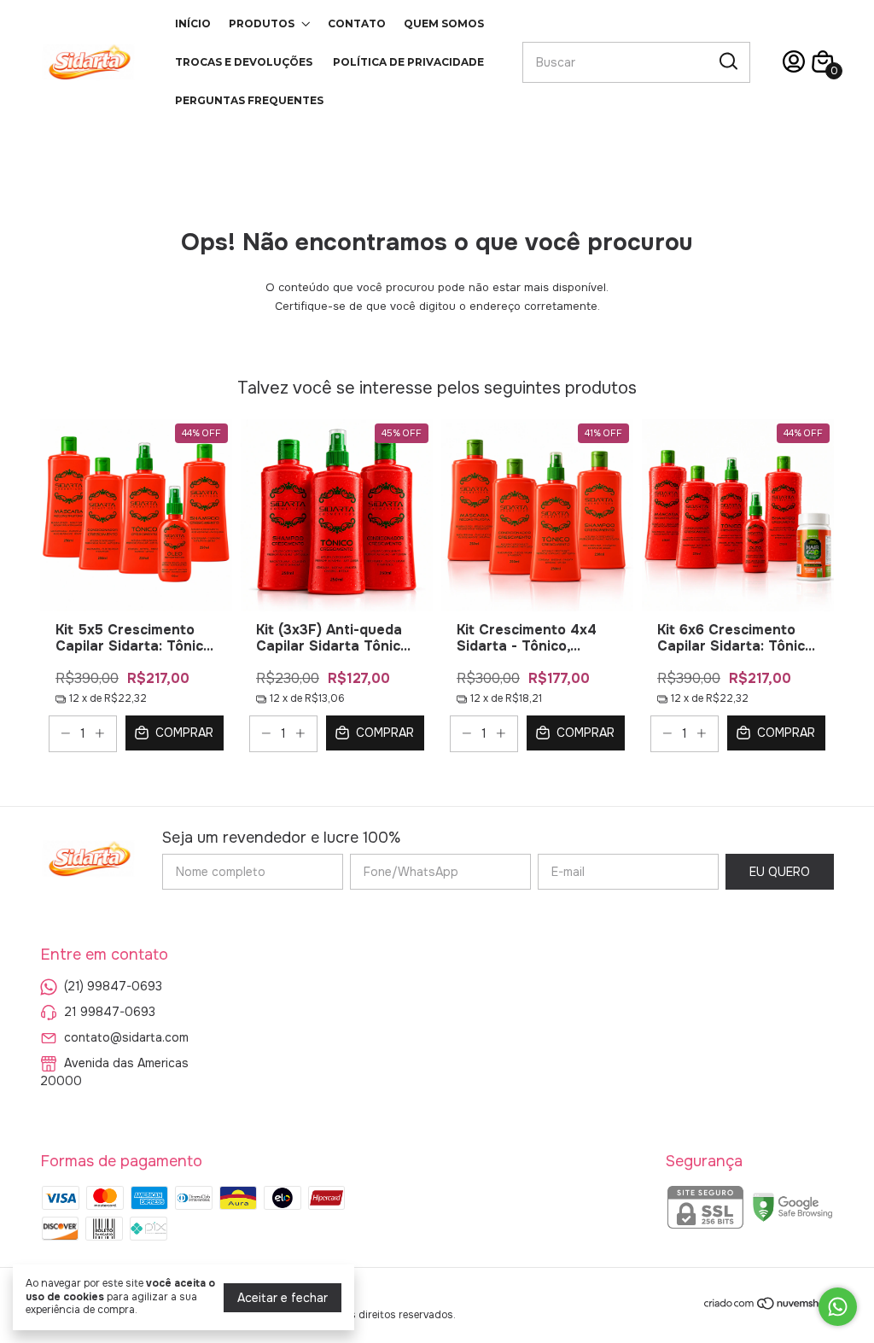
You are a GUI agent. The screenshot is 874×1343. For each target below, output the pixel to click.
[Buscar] (727, 61)
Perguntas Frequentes (249, 100)
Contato (357, 23)
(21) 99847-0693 (113, 986)
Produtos (261, 23)
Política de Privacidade (408, 61)
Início (193, 23)
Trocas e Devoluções (243, 61)
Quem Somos (444, 23)
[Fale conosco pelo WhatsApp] (838, 1307)
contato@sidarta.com (126, 1037)
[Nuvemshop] (768, 1306)
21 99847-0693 (109, 1011)
